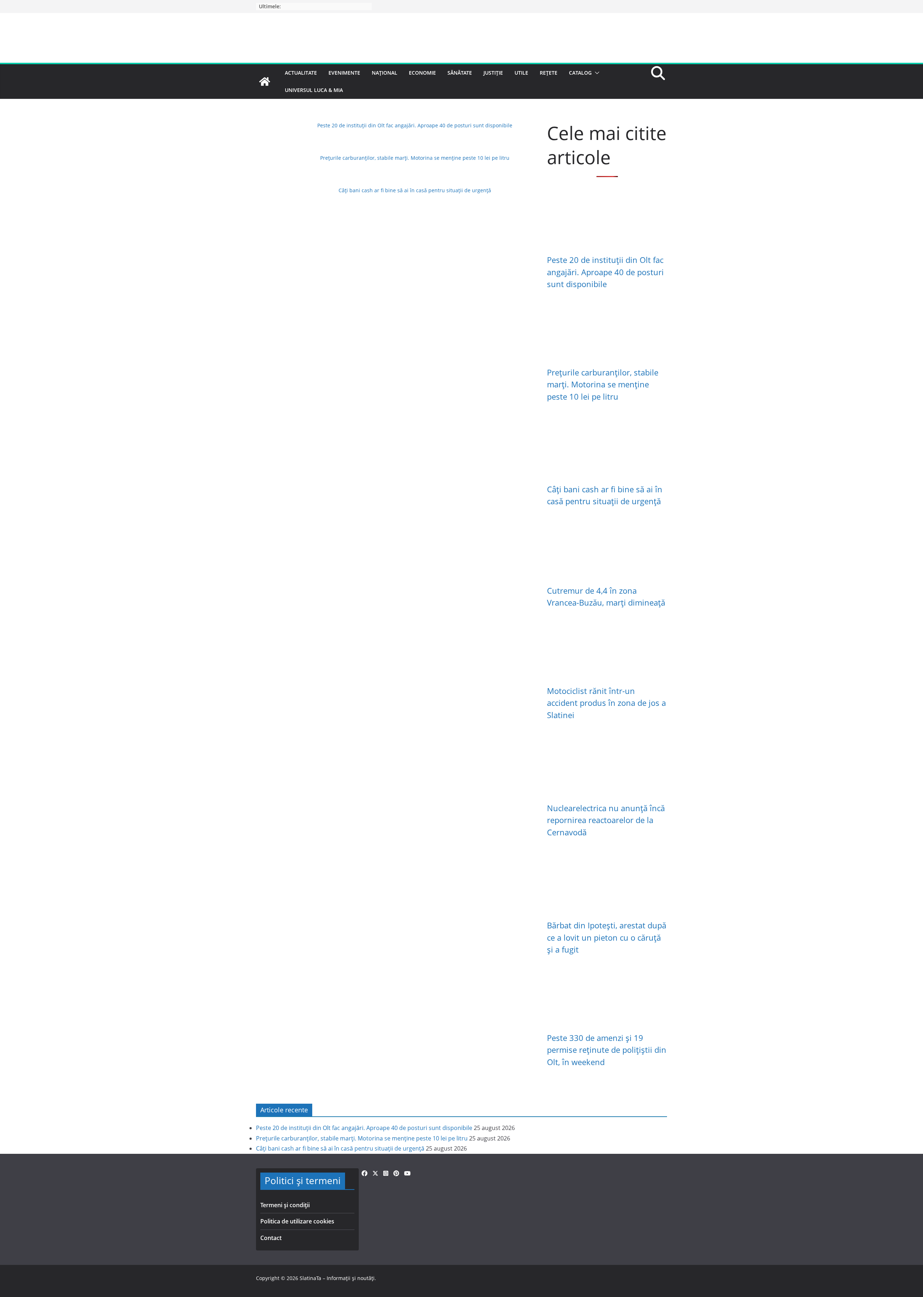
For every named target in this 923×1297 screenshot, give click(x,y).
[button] (596, 73)
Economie (422, 72)
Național (384, 72)
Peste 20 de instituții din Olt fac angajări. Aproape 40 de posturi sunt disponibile (414, 125)
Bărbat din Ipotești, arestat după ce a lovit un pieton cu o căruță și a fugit (606, 937)
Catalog (580, 72)
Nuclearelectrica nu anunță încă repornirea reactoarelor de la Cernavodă (606, 820)
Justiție (493, 72)
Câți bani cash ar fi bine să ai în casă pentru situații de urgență (415, 190)
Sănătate (459, 72)
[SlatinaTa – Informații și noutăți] (264, 81)
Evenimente (344, 72)
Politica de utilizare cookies (297, 1221)
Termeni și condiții (285, 1205)
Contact (271, 1238)
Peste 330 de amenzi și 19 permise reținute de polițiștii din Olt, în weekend (606, 1050)
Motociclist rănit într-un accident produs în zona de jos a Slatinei (606, 703)
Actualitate (301, 72)
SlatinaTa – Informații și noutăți (337, 1278)
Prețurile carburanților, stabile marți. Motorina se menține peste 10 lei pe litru (414, 157)
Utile (521, 72)
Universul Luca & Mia (314, 90)
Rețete (548, 72)
